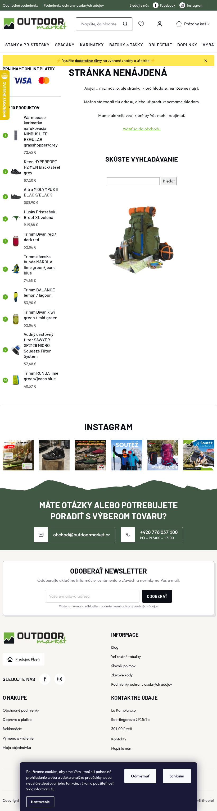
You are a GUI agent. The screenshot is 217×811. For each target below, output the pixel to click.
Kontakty (118, 739)
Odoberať (157, 596)
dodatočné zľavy (88, 60)
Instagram (195, 5)
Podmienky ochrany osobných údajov (74, 5)
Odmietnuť (140, 776)
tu (53, 789)
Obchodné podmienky (20, 5)
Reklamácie (12, 728)
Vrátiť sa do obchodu (142, 129)
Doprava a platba (17, 719)
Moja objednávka (17, 747)
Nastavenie (40, 801)
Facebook (167, 5)
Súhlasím (177, 776)
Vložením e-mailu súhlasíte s (108, 606)
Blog (114, 647)
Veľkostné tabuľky (126, 656)
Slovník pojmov (123, 665)
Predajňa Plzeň (27, 659)
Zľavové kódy (122, 675)
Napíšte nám (121, 748)
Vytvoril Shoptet (201, 800)
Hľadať (125, 23)
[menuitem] (27, 44)
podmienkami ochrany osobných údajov (129, 606)
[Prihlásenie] (159, 23)
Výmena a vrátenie (18, 738)
